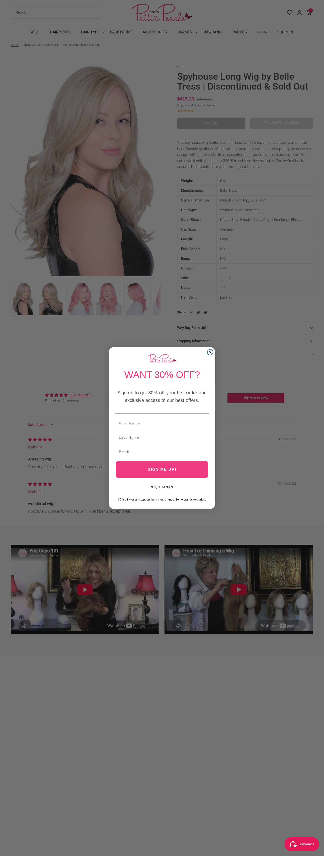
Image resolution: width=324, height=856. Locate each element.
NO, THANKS (162, 487)
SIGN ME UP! (162, 469)
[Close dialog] (210, 352)
